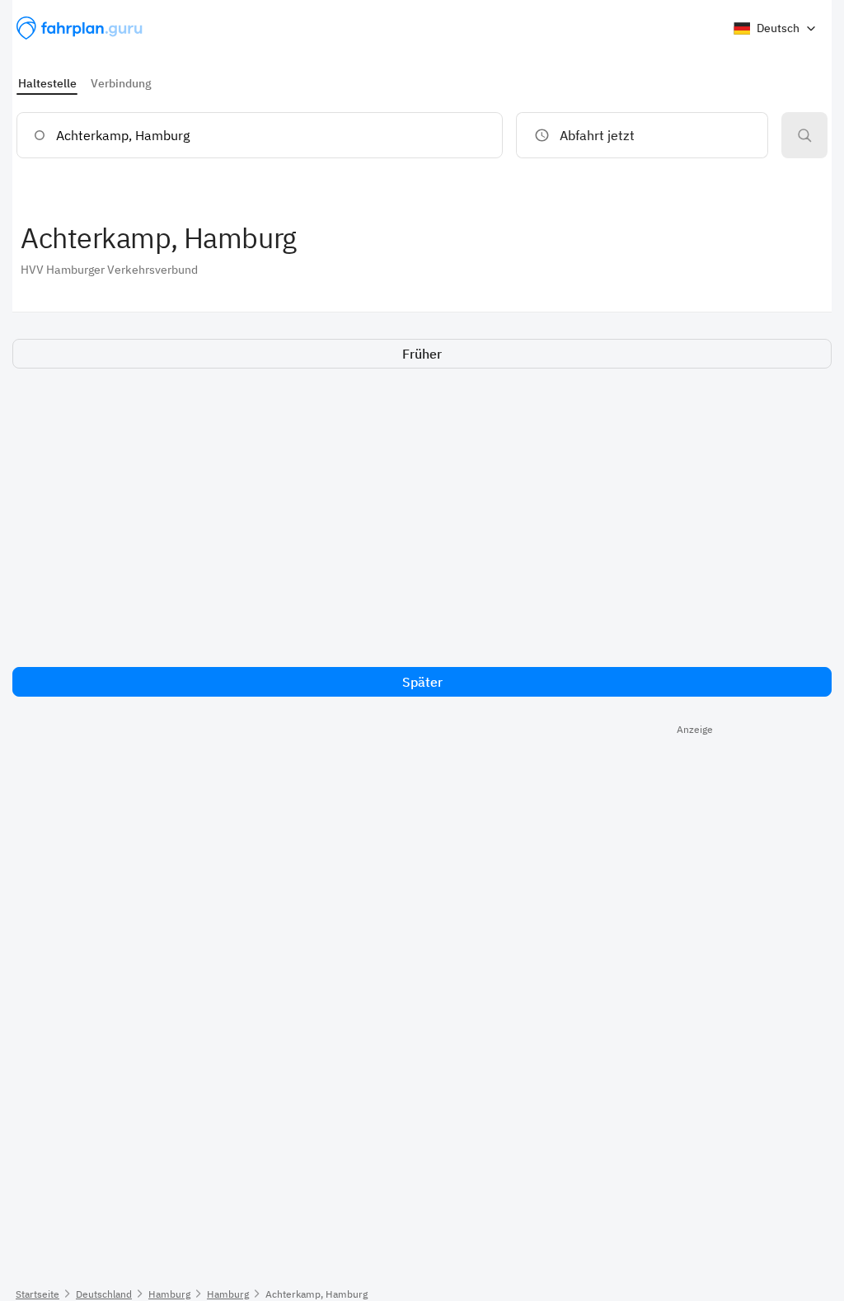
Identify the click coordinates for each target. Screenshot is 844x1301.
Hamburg (169, 1294)
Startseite (37, 1294)
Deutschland (104, 1294)
